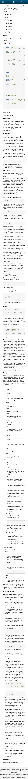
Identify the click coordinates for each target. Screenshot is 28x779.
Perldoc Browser (20, 2)
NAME (6, 17)
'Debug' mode (10, 29)
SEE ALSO (7, 32)
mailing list (22, 776)
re (3, 5)
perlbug (9, 716)
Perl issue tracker (15, 776)
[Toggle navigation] (3, 2)
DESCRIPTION (8, 20)
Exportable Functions (11, 31)
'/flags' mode (10, 26)
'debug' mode (10, 28)
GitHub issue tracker (3, 770)
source (5, 5)
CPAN (8, 5)
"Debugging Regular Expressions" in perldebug (12, 358)
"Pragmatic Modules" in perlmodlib (12, 370)
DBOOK (16, 769)
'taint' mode (9, 22)
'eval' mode (9, 23)
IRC (25, 776)
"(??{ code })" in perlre (18, 150)
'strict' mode (10, 25)
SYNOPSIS (7, 19)
